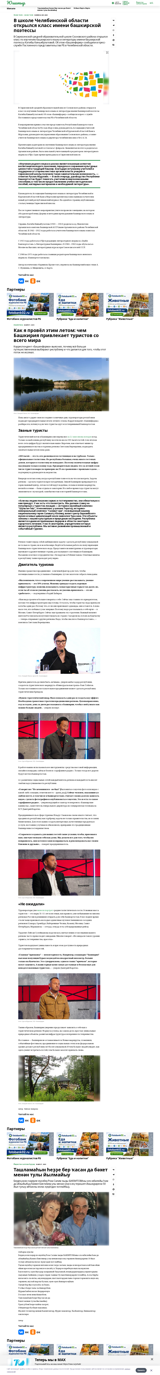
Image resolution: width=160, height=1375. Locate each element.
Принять (141, 1370)
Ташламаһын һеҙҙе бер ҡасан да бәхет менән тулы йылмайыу (54, 9)
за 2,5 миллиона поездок (79, 436)
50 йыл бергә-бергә (82, 8)
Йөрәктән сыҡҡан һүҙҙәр (141, 3)
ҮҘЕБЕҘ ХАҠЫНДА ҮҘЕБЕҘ (126, 3)
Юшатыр (16, 3)
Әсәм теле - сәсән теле (23, 15)
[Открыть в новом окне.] (23, 281)
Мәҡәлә (11, 8)
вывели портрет (45, 910)
